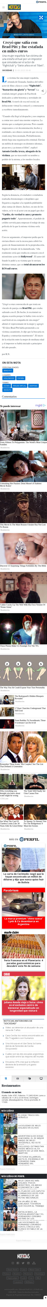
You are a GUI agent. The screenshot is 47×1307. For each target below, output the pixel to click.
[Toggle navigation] (4, 7)
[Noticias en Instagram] (13, 1263)
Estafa (7, 386)
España (21, 378)
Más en (13, 839)
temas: (5, 382)
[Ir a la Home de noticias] (23, 1256)
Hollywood (9, 378)
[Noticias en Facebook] (18, 1263)
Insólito (7, 390)
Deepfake (33, 386)
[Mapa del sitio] (34, 1263)
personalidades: (10, 367)
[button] (43, 91)
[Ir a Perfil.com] (41, 2)
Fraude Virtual (19, 386)
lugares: (6, 375)
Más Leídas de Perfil (13, 1176)
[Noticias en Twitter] (23, 1263)
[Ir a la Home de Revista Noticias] (13, 7)
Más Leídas (7, 1110)
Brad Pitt (8, 370)
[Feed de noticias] (28, 1263)
